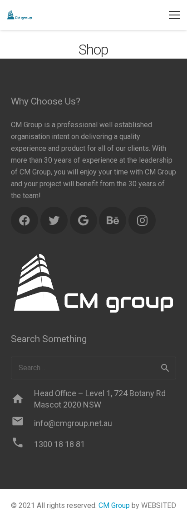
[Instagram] (142, 220)
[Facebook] (24, 220)
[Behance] (112, 220)
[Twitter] (54, 220)
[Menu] (174, 15)
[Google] (83, 220)
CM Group (114, 505)
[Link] (19, 15)
